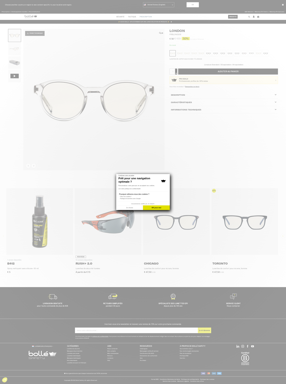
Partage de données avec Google (130, 198)
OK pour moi (156, 208)
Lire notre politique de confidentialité (129, 189)
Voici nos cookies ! (125, 196)
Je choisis (129, 208)
